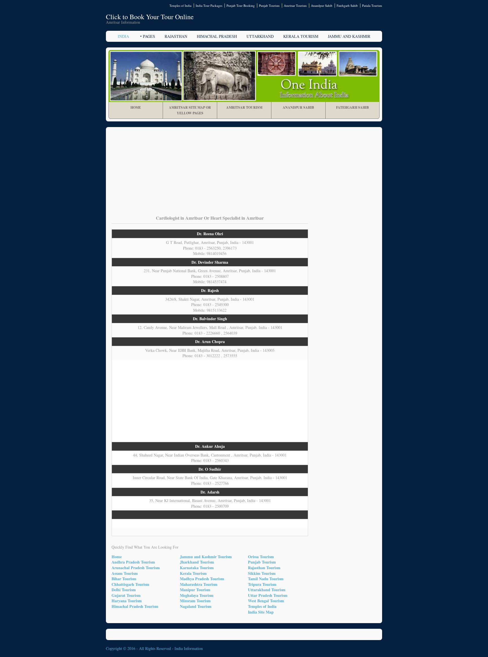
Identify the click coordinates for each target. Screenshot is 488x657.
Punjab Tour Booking (240, 5)
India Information (189, 648)
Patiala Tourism (372, 5)
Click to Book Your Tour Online (150, 16)
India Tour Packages (209, 5)
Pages (149, 36)
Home (135, 107)
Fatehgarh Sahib (347, 5)
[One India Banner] (244, 76)
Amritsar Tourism (295, 5)
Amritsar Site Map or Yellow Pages (190, 110)
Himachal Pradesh (217, 36)
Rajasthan (176, 36)
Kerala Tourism (300, 36)
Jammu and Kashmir (349, 36)
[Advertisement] (244, 175)
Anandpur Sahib (321, 5)
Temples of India (180, 5)
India (123, 36)
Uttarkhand (260, 36)
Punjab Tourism (269, 5)
